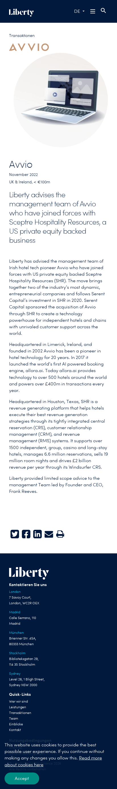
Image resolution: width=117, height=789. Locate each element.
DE (77, 11)
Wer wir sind (18, 701)
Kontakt (15, 730)
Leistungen (17, 707)
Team (13, 719)
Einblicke (16, 724)
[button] (93, 11)
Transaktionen (22, 35)
